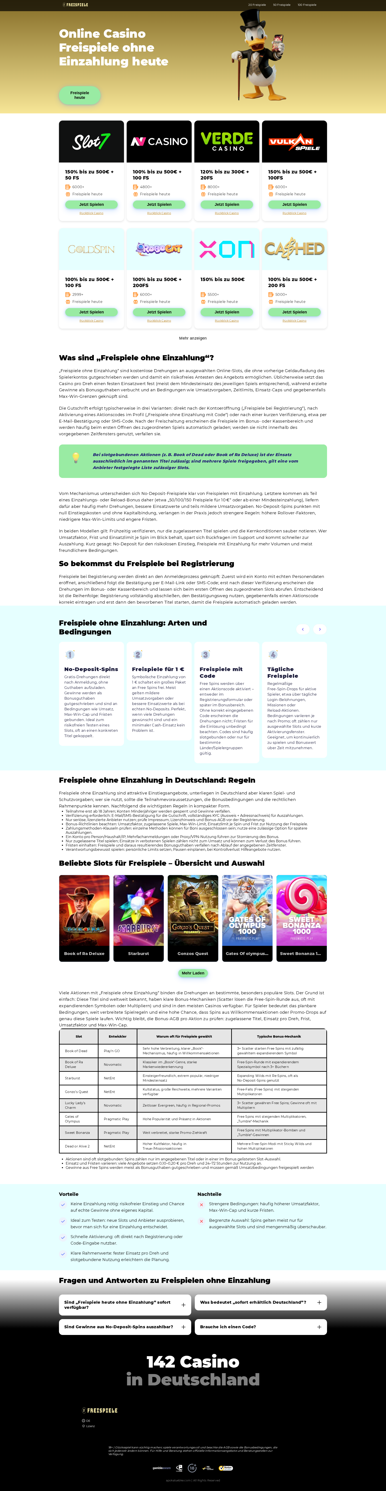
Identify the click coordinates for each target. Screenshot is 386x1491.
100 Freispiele (307, 4)
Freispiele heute (79, 95)
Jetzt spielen (84, 916)
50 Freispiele (282, 4)
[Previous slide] (303, 629)
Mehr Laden (193, 973)
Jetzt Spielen (91, 204)
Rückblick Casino (91, 213)
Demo (84, 904)
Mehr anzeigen (193, 338)
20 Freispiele (257, 4)
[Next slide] (320, 629)
